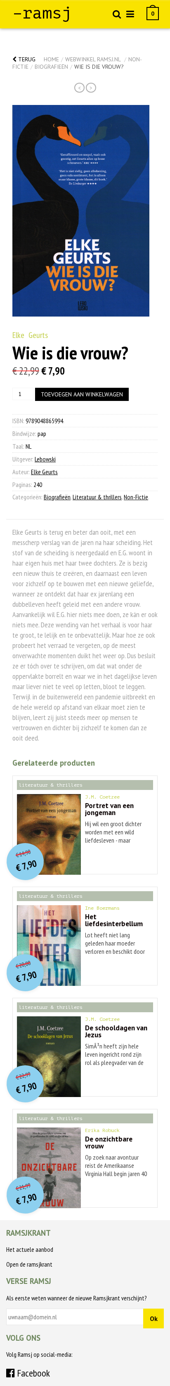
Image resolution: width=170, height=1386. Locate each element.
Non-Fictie (136, 497)
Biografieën (51, 66)
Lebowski (45, 459)
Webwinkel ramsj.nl (92, 59)
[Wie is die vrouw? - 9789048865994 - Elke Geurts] (80, 211)
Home (51, 59)
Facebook (32, 1373)
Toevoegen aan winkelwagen (82, 394)
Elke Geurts (30, 335)
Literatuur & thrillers (97, 497)
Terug (26, 59)
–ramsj (42, 13)
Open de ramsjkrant (29, 1264)
